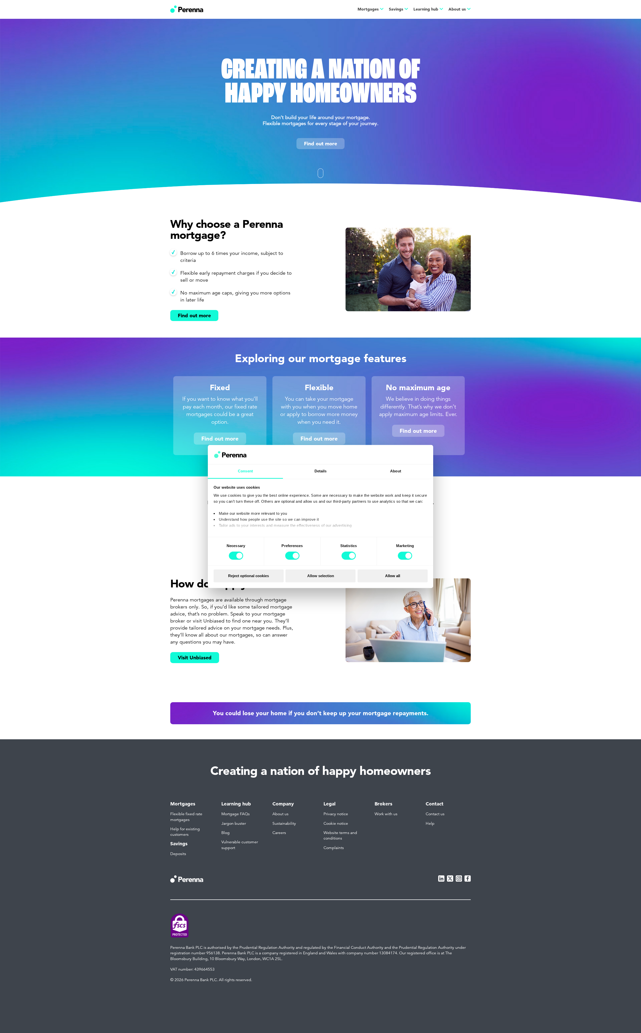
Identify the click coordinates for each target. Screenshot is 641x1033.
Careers (279, 832)
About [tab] (395, 471)
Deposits (178, 853)
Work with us (386, 813)
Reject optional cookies (248, 576)
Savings (396, 9)
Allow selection (320, 576)
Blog (225, 832)
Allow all (392, 576)
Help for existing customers (185, 832)
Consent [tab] (245, 471)
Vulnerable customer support (239, 845)
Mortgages (368, 9)
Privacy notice (336, 813)
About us (457, 9)
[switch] (292, 556)
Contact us (435, 813)
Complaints (334, 847)
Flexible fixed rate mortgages (186, 816)
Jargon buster (233, 823)
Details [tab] (320, 471)
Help (430, 823)
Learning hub (425, 9)
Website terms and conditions (340, 835)
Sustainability (284, 823)
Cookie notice (336, 823)
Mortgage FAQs (235, 813)
